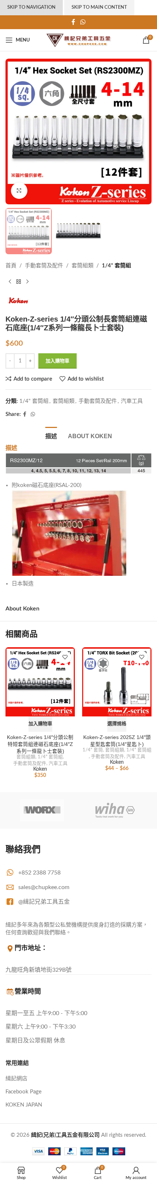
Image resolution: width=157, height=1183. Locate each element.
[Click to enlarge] (19, 190)
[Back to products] (18, 282)
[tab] (51, 435)
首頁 (10, 265)
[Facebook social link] (73, 22)
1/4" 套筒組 (116, 265)
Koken (40, 769)
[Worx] (41, 810)
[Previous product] (9, 282)
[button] (40, 724)
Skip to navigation (31, 7)
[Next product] (27, 282)
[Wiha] (115, 810)
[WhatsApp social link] (83, 22)
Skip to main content (99, 7)
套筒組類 (82, 265)
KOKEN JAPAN (23, 1105)
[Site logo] (78, 40)
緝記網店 (16, 1078)
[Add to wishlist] (64, 657)
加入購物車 (57, 361)
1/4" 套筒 (93, 750)
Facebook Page (23, 1091)
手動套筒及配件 (44, 265)
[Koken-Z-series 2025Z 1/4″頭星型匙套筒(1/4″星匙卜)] (117, 681)
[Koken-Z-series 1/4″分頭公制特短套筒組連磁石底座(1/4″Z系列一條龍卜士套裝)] (40, 681)
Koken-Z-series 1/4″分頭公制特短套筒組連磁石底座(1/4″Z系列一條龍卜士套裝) (40, 744)
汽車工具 (132, 401)
